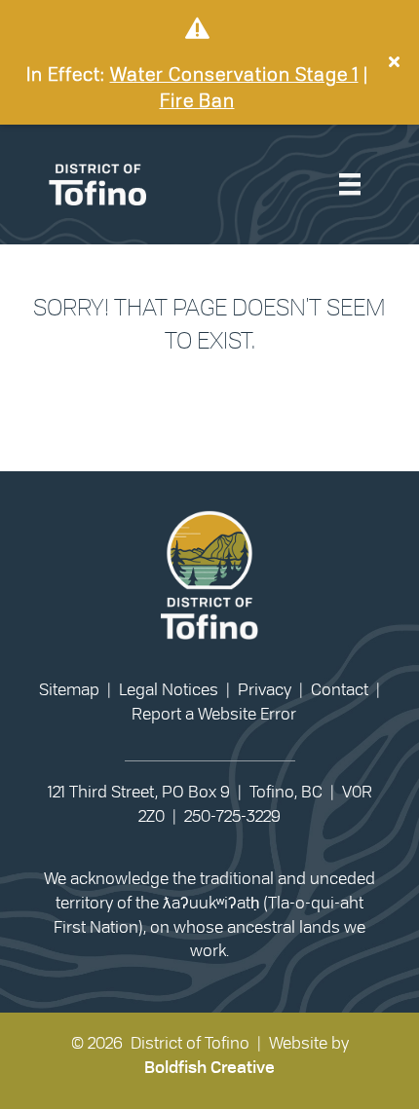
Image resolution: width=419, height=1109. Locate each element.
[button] (396, 62)
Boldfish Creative (209, 1067)
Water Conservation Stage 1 (234, 75)
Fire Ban (197, 101)
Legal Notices (168, 690)
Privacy (264, 690)
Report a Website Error (214, 714)
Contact (339, 690)
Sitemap (69, 690)
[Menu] (350, 184)
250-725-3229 (232, 816)
